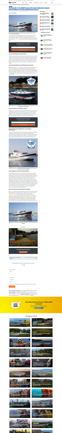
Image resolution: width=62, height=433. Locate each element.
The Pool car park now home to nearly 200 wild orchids (41, 385)
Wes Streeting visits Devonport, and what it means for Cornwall (41, 405)
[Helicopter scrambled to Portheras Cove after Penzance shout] (42, 35)
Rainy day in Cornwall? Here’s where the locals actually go (46, 20)
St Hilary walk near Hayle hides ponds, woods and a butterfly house (46, 30)
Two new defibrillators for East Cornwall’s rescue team (17, 364)
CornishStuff (27, 11)
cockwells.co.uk (30, 196)
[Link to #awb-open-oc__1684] (52, 2)
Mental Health (35, 362)
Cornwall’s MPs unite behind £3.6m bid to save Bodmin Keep (48, 45)
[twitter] (51, 0)
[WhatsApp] (29, 257)
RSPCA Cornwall (35, 413)
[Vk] (35, 257)
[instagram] (52, 0)
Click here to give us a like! (31, 291)
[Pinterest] (33, 257)
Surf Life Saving (12, 239)
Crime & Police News (35, 423)
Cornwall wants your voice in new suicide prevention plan (40, 364)
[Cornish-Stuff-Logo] (12, 2)
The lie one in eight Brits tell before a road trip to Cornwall (18, 415)
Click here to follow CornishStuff (24, 295)
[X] (11, 13)
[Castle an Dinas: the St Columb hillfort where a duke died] (42, 48)
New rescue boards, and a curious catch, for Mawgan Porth (23, 241)
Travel (12, 413)
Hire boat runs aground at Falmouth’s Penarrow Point (47, 58)
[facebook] (50, 0)
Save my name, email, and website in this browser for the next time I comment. (22, 284)
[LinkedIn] (14, 13)
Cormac (12, 352)
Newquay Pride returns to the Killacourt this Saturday (19, 385)
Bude (11, 342)
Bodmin (12, 332)
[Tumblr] (32, 257)
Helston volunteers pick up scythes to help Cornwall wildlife (41, 354)
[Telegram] (31, 257)
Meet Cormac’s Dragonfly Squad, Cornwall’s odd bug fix (18, 354)
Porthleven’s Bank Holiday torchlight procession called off (46, 17)
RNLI (33, 342)
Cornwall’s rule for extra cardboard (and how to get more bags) (45, 14)
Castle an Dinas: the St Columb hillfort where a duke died (48, 49)
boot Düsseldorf (16, 39)
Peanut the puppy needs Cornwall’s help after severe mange (42, 415)
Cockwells (18, 67)
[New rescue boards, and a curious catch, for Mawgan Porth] (42, 40)
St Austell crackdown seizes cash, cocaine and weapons (40, 425)
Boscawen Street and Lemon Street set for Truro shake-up (46, 26)
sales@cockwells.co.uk (12, 194)
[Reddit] (12, 13)
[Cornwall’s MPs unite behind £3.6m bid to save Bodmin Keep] (42, 44)
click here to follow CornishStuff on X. (15, 294)
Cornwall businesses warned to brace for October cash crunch (19, 425)
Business (10, 6)
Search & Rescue (13, 362)
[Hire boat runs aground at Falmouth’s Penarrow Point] (42, 57)
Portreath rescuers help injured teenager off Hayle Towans (40, 374)
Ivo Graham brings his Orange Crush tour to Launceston (41, 395)
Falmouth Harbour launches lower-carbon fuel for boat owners (18, 405)
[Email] (16, 13)
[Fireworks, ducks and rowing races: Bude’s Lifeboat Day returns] (42, 53)
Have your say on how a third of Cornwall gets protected (17, 374)
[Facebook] (9, 13)
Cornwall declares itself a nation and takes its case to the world (46, 23)
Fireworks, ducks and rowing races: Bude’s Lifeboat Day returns (47, 53)
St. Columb (34, 332)
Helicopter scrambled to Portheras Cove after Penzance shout (47, 35)
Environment (12, 372)
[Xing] (36, 257)
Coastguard (35, 372)
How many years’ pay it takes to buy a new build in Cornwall (20, 4)
